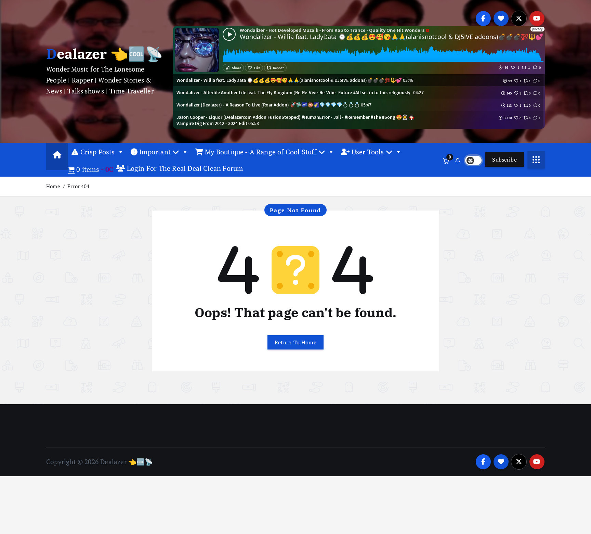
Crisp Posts (96, 151)
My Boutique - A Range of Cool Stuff (260, 151)
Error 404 (78, 186)
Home (53, 186)
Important (154, 151)
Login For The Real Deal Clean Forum (184, 168)
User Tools (367, 151)
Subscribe (504, 159)
